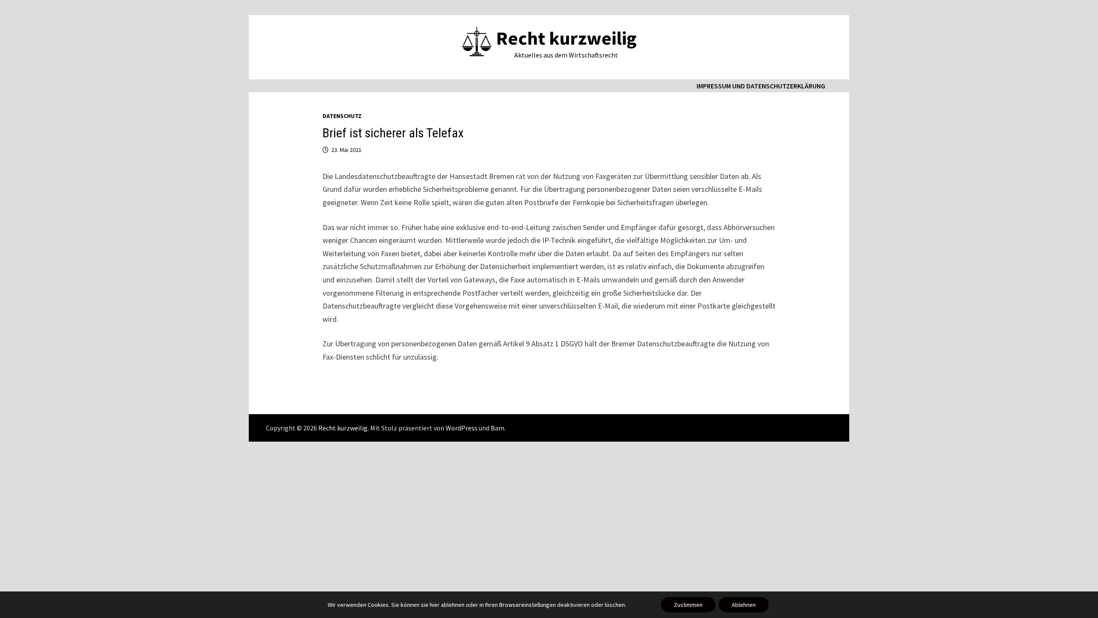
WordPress (461, 428)
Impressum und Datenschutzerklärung (761, 86)
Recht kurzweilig (566, 38)
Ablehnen (744, 605)
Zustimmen (688, 605)
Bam (497, 428)
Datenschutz (342, 116)
